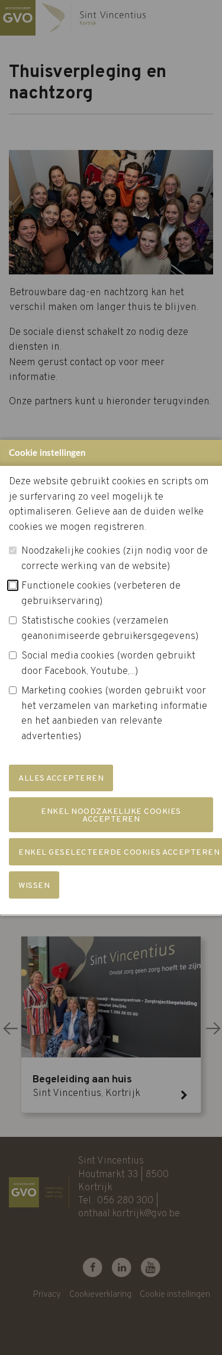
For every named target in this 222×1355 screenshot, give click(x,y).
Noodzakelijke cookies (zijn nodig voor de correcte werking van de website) (114, 559)
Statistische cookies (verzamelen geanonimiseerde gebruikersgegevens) (110, 629)
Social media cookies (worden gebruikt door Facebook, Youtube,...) (108, 664)
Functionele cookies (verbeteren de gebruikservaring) (101, 594)
